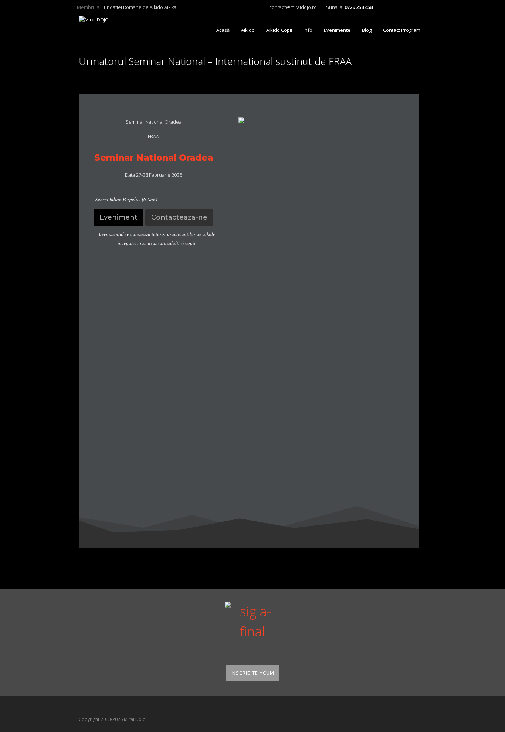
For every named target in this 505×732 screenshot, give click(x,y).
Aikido (248, 30)
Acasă (223, 30)
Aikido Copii (279, 30)
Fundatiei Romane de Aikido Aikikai (139, 7)
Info (308, 30)
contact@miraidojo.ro (293, 7)
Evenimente (337, 30)
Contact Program (401, 30)
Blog (367, 30)
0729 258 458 (359, 7)
